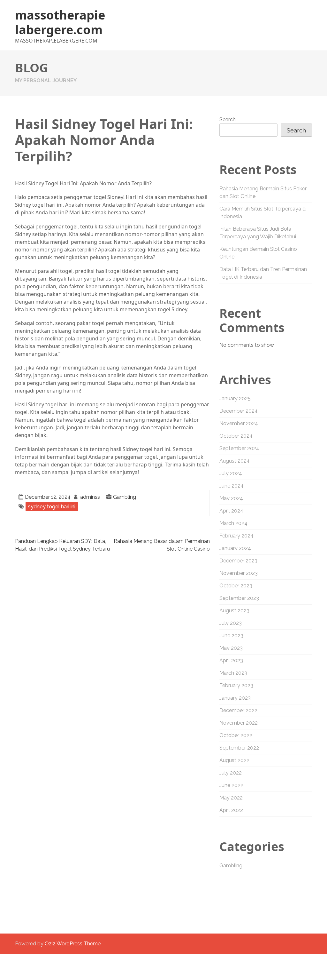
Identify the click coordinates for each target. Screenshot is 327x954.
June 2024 (231, 486)
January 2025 (235, 398)
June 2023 (231, 635)
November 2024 (238, 423)
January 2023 (235, 698)
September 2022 (239, 748)
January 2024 (235, 548)
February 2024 (236, 536)
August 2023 (234, 611)
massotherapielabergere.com (60, 22)
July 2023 (230, 623)
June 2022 (231, 785)
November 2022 (238, 723)
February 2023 (236, 685)
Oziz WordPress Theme (73, 944)
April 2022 (231, 810)
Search (227, 119)
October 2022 (235, 735)
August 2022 (234, 760)
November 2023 (238, 573)
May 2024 (231, 498)
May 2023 (231, 648)
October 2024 (236, 436)
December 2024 (238, 411)
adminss (90, 497)
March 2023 (233, 673)
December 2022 (238, 710)
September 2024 (239, 448)
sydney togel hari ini (51, 507)
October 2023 (235, 586)
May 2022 (231, 798)
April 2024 (231, 511)
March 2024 (233, 523)
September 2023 (239, 598)
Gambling (124, 497)
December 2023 (238, 561)
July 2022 (230, 773)
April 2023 (231, 660)
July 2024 (230, 473)
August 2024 (234, 461)
